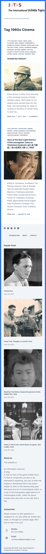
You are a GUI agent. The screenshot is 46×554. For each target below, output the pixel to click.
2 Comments (33, 116)
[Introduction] (23, 267)
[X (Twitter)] (8, 228)
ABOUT (24, 235)
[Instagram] (11, 228)
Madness (22, 131)
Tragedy (28, 54)
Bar (16, 43)
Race (27, 52)
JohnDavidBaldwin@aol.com (23, 539)
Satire (9, 54)
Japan (21, 47)
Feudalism (30, 45)
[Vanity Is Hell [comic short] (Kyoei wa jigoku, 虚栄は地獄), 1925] (23, 421)
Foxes (16, 47)
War (33, 54)
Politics (30, 50)
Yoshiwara (23, 135)
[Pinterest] (15, 228)
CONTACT (33, 235)
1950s (20, 41)
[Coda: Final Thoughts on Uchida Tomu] (23, 318)
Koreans (10, 50)
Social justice (18, 54)
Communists (29, 43)
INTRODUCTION (14, 235)
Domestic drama (13, 45)
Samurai (33, 52)
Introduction (8, 291)
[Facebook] (5, 228)
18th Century (12, 128)
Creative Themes (20, 550)
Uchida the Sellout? (16, 58)
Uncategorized (13, 135)
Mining (23, 50)
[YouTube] (18, 228)
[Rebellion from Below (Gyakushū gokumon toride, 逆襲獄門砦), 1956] (23, 368)
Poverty (10, 52)
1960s (25, 41)
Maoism (17, 50)
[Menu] (41, 11)
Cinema (21, 43)
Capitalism (22, 128)
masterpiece (31, 131)
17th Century (12, 41)
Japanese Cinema (30, 47)
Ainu (29, 41)
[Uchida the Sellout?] (23, 76)
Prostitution (19, 52)
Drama (23, 45)
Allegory (10, 43)
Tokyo (20, 133)
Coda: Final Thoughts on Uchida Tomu (18, 341)
